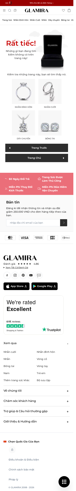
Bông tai (50, 125)
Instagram (15, 275)
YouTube (30, 275)
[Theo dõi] (63, 222)
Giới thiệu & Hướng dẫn (20, 421)
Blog (38, 275)
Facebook (7, 275)
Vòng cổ (42, 359)
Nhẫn (7, 359)
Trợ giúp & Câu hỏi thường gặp (26, 411)
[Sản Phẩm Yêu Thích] (63, 10)
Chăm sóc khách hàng (20, 401)
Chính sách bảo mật (21, 469)
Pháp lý (13, 479)
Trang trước (39, 147)
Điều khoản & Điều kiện (24, 459)
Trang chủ (34, 157)
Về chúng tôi (13, 390)
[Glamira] (37, 10)
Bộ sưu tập (43, 380)
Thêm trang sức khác (17, 380)
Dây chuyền (23, 125)
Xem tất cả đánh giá (17, 267)
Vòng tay (42, 366)
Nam (7, 373)
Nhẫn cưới (50, 94)
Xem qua (10, 343)
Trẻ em (41, 373)
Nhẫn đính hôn (23, 94)
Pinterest (23, 275)
